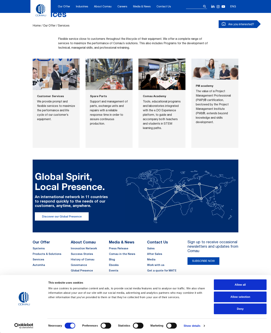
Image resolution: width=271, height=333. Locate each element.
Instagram (218, 6)
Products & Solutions (47, 253)
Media (151, 259)
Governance (79, 264)
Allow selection (240, 296)
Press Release (118, 248)
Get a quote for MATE (161, 270)
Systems (39, 248)
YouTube (223, 6)
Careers (122, 6)
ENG (233, 6)
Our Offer (64, 6)
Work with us (155, 264)
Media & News (142, 6)
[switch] (106, 326)
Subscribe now (203, 260)
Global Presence (82, 270)
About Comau (103, 6)
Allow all (240, 284)
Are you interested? (240, 24)
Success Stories (82, 253)
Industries (82, 6)
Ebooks (114, 264)
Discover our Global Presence (62, 216)
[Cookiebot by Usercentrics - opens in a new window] (24, 326)
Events (113, 270)
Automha (39, 264)
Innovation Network (84, 248)
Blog (112, 259)
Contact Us (164, 6)
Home (37, 25)
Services (38, 259)
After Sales (154, 253)
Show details (192, 325)
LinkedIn (213, 6)
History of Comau (82, 259)
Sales (151, 248)
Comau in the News (122, 253)
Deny (240, 308)
